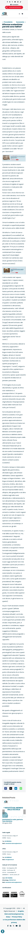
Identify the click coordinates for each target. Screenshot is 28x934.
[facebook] (7, 1)
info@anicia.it (9, 859)
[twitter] (12, 1)
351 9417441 (12, 880)
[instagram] (17, 1)
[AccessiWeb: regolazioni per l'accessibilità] (2, 931)
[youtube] (15, 1)
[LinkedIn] (16, 788)
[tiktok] (20, 1)
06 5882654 (8, 841)
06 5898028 (8, 857)
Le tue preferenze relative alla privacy (14, 921)
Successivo (20, 22)
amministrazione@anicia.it (13, 843)
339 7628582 (8, 878)
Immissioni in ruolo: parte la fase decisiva (12, 820)
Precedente (8, 22)
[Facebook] (5, 788)
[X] (10, 788)
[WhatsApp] (20, 788)
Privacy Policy (17, 917)
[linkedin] (9, 1)
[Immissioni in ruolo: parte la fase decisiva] (14, 801)
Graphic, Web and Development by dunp (14, 914)
